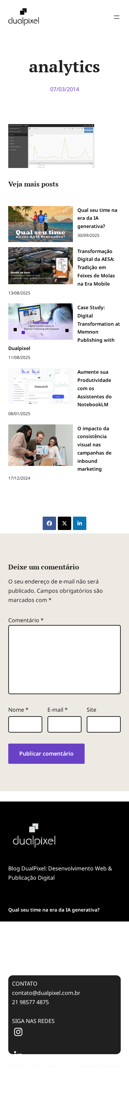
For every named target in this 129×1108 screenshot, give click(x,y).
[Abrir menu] (116, 17)
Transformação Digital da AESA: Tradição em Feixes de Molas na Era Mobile (60, 929)
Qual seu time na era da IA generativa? (53, 909)
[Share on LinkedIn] (79, 523)
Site (91, 709)
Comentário (26, 620)
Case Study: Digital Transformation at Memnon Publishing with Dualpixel (63, 952)
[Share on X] (64, 523)
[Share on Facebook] (49, 523)
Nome (18, 709)
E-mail (57, 709)
